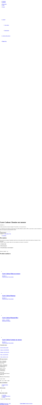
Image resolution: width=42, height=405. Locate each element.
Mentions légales (5, 384)
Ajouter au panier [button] (5, 276)
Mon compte (4, 4)
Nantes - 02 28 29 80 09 (4, 349)
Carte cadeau (6, 233)
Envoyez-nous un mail (4, 347)
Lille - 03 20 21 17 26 (4, 356)
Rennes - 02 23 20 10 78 (4, 352)
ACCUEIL (4, 395)
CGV (3, 385)
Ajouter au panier (3, 232)
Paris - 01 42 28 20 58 (4, 354)
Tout (10, 233)
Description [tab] (4, 235)
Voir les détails (10, 276)
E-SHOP (3, 397)
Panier (3, 5)
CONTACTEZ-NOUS (6, 396)
